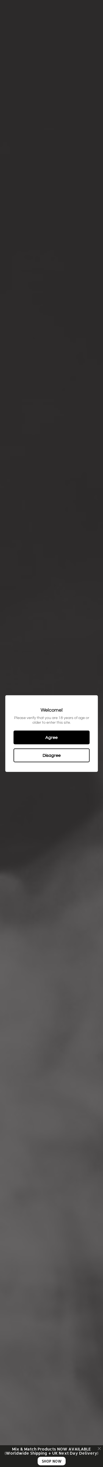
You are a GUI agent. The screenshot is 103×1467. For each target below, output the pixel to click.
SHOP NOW (52, 1461)
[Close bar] (99, 1448)
